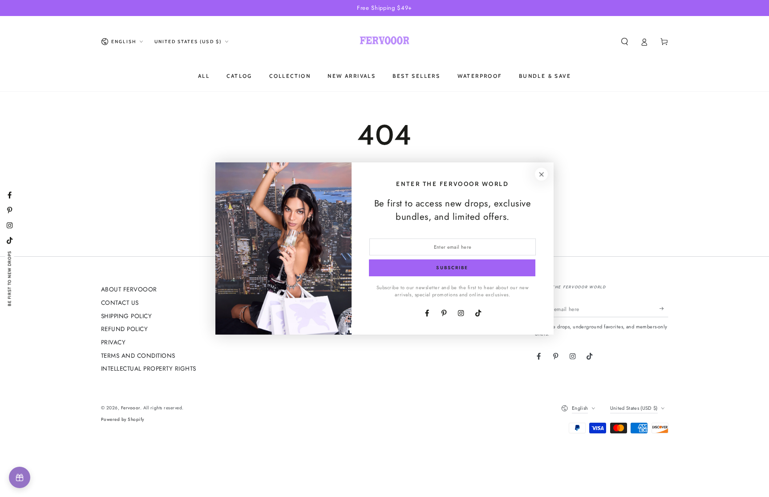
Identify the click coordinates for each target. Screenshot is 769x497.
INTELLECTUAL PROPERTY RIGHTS (148, 368)
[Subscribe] (664, 308)
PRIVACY (113, 342)
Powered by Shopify (122, 419)
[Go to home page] (384, 41)
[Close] (541, 174)
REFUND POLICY (124, 328)
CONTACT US (120, 302)
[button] (625, 41)
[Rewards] (19, 477)
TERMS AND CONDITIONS (138, 355)
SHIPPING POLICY (126, 315)
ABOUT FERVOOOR (129, 289)
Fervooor (130, 407)
